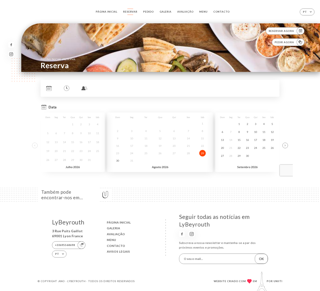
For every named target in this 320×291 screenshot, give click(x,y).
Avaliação (185, 11)
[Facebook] (11, 45)
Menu (203, 11)
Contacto (221, 11)
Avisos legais (118, 251)
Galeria (166, 11)
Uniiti (278, 281)
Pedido (148, 11)
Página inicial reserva (58, 59)
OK (261, 259)
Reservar (130, 11)
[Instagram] (11, 54)
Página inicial (106, 11)
